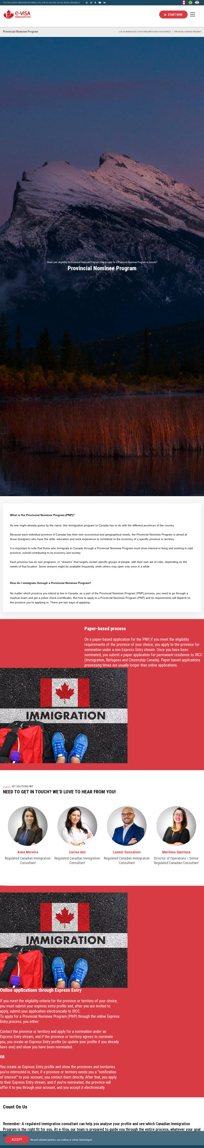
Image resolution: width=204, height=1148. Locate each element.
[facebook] (95, 2)
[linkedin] (104, 2)
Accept (17, 1139)
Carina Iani (77, 852)
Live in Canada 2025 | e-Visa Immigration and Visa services (145, 32)
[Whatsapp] (87, 2)
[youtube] (100, 2)
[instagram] (91, 2)
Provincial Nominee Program (187, 32)
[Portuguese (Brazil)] (190, 2)
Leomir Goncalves (127, 852)
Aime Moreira (27, 852)
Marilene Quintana (176, 852)
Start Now (174, 14)
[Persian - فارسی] (197, 2)
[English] (184, 2)
